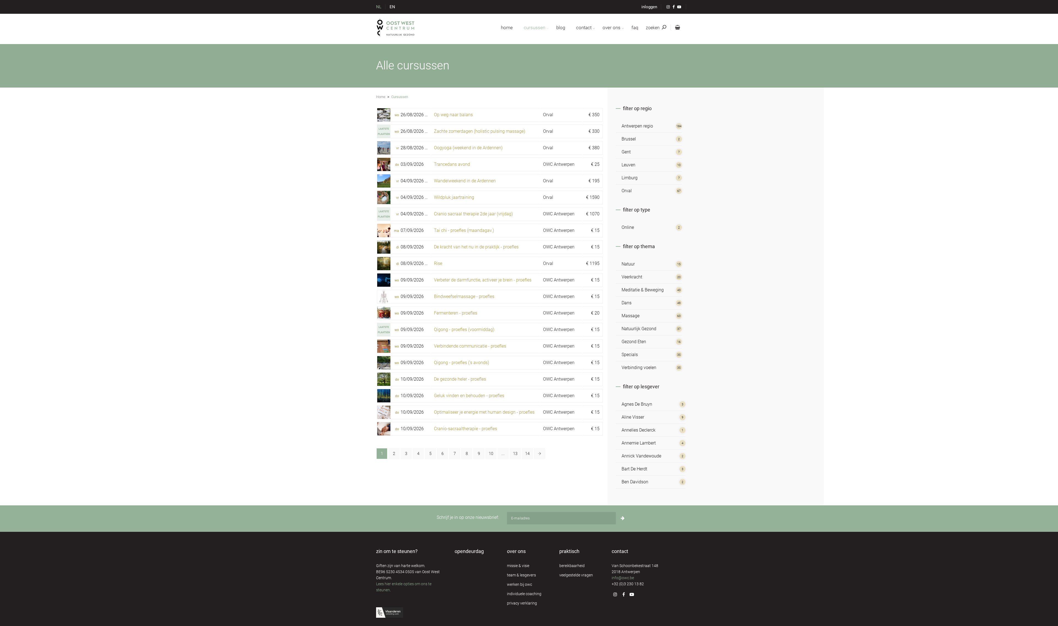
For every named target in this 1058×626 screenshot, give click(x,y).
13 (515, 453)
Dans (626, 302)
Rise (438, 263)
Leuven (628, 164)
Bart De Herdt (634, 468)
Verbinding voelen (639, 367)
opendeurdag (469, 551)
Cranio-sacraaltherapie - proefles (465, 428)
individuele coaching (524, 594)
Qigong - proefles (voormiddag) (464, 329)
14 (527, 453)
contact (584, 27)
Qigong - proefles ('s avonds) (461, 362)
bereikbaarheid (572, 565)
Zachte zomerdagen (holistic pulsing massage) (479, 131)
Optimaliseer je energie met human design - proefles (484, 412)
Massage (630, 315)
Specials (630, 354)
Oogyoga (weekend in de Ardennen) (468, 147)
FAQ (634, 27)
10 (491, 453)
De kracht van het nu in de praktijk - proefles (476, 247)
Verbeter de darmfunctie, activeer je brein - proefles (482, 280)
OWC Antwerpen (558, 164)
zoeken (653, 27)
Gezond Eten (634, 341)
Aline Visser (633, 417)
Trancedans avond (452, 164)
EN (392, 6)
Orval (548, 114)
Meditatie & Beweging (643, 289)
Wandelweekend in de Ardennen (465, 180)
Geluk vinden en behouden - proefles (469, 395)
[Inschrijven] (623, 518)
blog (560, 27)
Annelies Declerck (638, 430)
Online (628, 227)
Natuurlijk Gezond (639, 328)
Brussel (629, 139)
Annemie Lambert (639, 443)
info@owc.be (623, 578)
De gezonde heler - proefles (460, 379)
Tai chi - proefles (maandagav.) (464, 230)
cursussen (534, 27)
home (507, 27)
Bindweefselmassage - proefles (464, 296)
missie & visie (518, 565)
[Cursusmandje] (676, 27)
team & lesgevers (521, 575)
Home (380, 97)
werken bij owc (519, 584)
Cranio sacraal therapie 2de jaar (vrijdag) (473, 213)
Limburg (630, 177)
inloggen (649, 6)
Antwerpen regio (637, 126)
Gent (626, 152)
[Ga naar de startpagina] (395, 27)
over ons (611, 27)
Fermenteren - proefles (455, 313)
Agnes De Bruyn (637, 404)
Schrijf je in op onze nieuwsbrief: (468, 517)
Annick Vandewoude (641, 456)
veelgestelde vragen (576, 575)
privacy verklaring (522, 603)
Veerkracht (632, 277)
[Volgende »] (539, 453)
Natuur (628, 264)
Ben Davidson (635, 481)
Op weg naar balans (453, 114)
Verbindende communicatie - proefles (470, 346)
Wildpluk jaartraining (454, 197)
